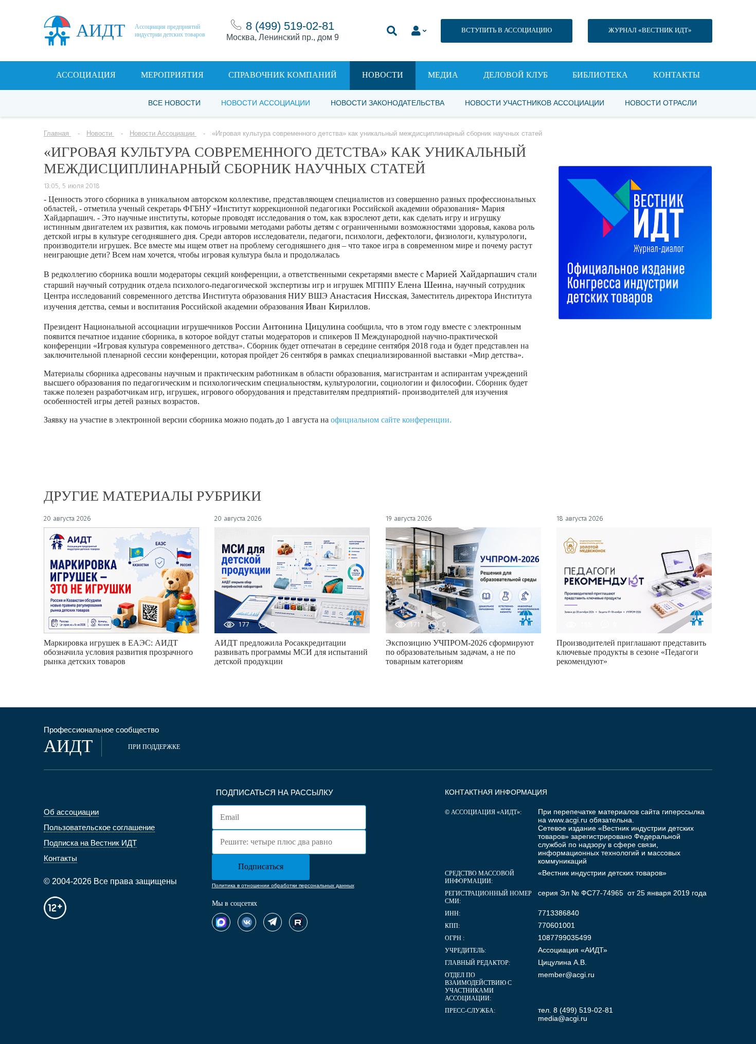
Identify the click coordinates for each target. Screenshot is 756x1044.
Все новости (174, 103)
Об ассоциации (71, 812)
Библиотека (600, 74)
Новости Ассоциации (265, 103)
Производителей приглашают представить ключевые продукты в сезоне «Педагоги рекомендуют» (631, 652)
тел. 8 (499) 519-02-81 (575, 1010)
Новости (382, 74)
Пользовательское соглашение (99, 827)
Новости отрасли (661, 103)
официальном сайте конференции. (391, 419)
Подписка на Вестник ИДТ (90, 842)
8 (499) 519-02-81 (290, 26)
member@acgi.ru (566, 974)
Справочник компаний (282, 74)
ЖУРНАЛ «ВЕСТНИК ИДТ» (650, 30)
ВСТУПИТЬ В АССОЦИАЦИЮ (506, 30)
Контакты (676, 74)
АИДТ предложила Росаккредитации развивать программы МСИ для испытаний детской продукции (291, 652)
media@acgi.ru (562, 1018)
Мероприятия (172, 74)
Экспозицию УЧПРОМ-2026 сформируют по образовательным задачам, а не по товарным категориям (460, 652)
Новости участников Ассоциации (534, 103)
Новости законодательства (387, 103)
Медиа (443, 74)
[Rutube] (298, 922)
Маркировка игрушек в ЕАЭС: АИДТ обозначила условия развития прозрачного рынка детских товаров (118, 652)
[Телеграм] (272, 922)
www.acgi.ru (567, 820)
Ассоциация (86, 74)
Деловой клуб (515, 74)
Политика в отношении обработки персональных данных (283, 885)
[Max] (221, 922)
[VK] (247, 922)
